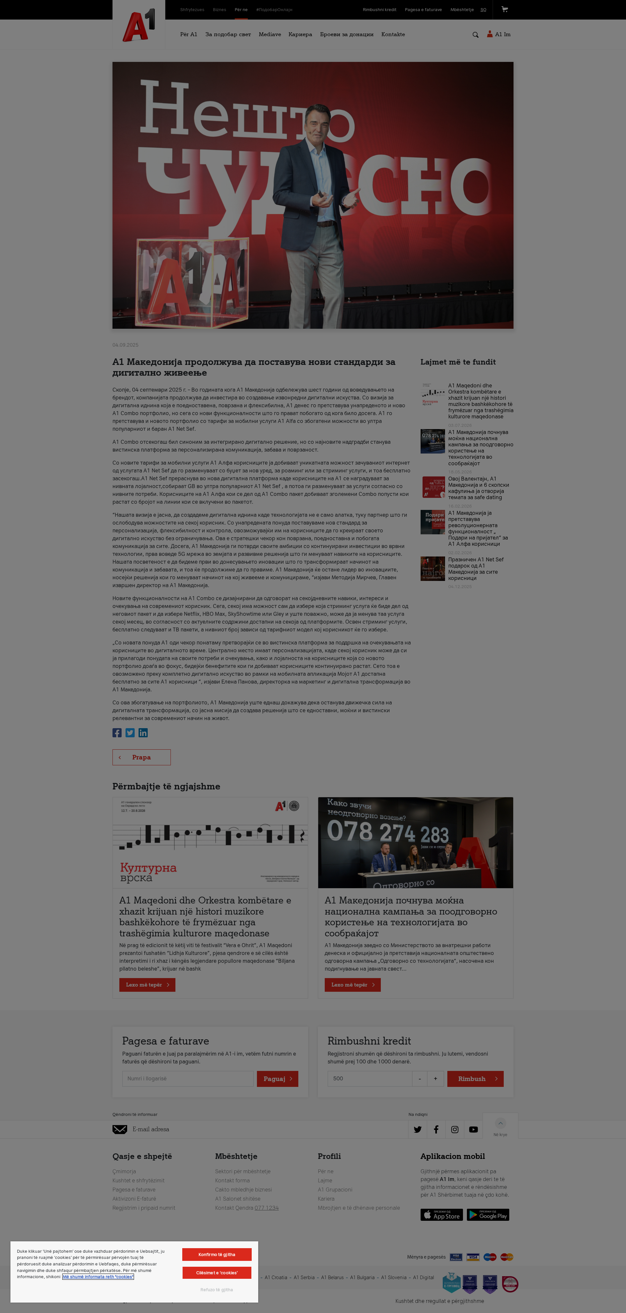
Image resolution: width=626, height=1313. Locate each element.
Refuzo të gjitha (217, 1289)
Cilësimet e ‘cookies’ (217, 1272)
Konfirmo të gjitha (217, 1254)
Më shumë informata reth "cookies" (98, 1276)
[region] (134, 1272)
